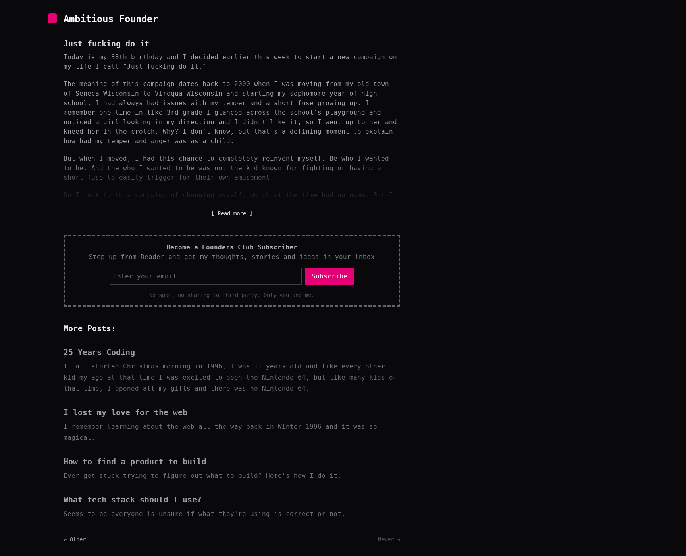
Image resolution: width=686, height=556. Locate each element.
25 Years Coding (99, 352)
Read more (231, 213)
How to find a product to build (135, 461)
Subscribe (329, 276)
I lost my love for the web (125, 412)
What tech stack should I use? (133, 499)
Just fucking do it (106, 43)
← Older (75, 539)
